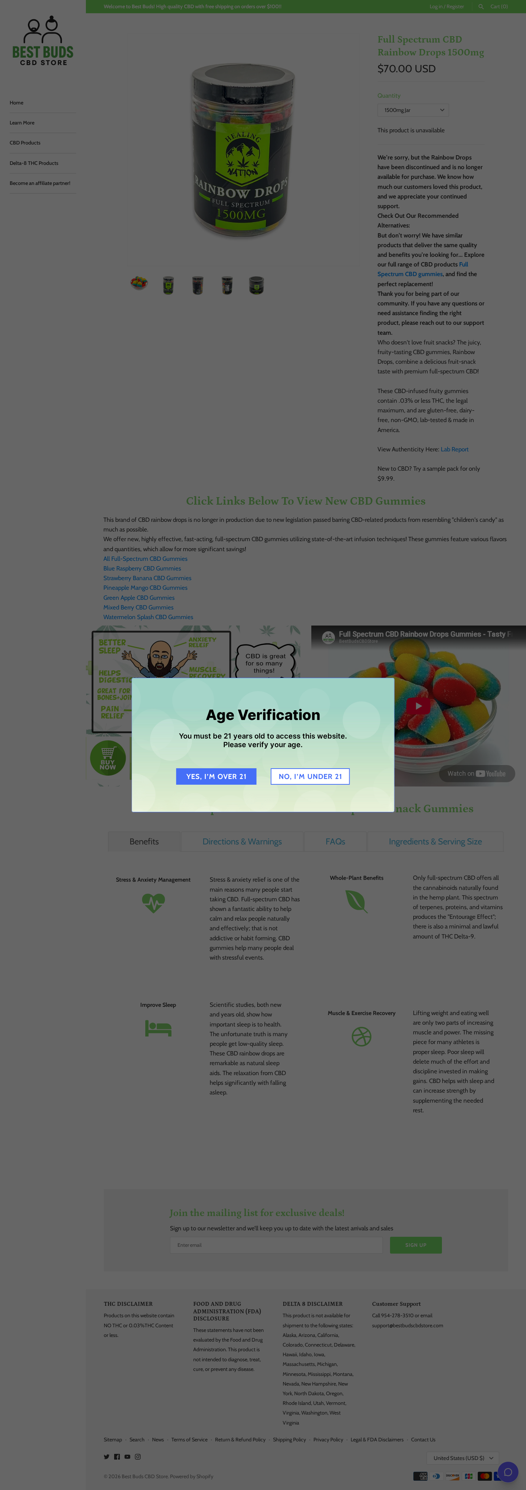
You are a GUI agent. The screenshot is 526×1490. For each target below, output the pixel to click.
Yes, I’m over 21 (216, 776)
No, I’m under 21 (310, 776)
